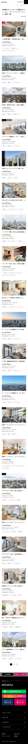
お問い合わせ (17, 733)
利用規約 (16, 736)
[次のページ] (17, 664)
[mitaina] (14, 684)
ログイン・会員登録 (21, 674)
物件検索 (8, 674)
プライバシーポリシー (6, 736)
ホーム (18, 5)
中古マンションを (7, 702)
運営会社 (4, 733)
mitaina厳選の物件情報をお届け (14, 691)
